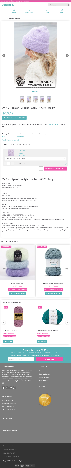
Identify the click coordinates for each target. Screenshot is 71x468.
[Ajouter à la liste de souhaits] (41, 168)
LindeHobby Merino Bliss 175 (48, 330)
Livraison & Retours (8, 406)
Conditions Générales (11, 457)
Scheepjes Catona (10, 330)
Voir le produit (8, 341)
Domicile (13, 12)
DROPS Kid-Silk (17, 283)
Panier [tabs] (61, 12)
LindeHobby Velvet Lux (53, 283)
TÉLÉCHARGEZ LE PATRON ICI (14, 117)
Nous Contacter (9, 453)
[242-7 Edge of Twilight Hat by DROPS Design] (35, 55)
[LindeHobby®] (7, 5)
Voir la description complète (11, 140)
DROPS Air (52, 124)
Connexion (46, 12)
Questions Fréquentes (9, 403)
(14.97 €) (55, 168)
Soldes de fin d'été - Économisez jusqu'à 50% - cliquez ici (15, 1)
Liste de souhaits (29, 12)
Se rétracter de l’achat (9, 409)
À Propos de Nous (7, 400)
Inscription (49, 359)
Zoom (36, 91)
